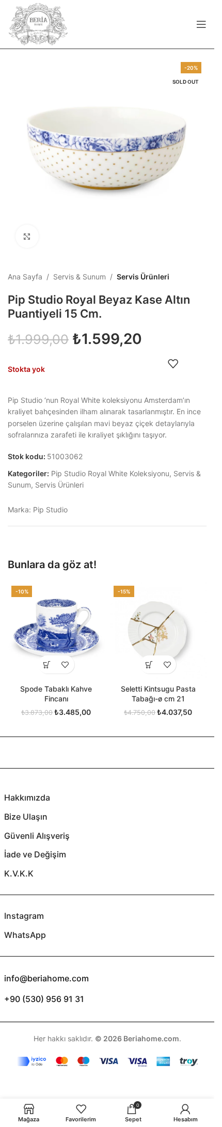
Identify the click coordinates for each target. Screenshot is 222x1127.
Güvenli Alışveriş (37, 836)
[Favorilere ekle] (173, 363)
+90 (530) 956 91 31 (44, 999)
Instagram (24, 916)
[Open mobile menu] (201, 24)
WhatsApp (25, 935)
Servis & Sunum (79, 276)
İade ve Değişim (35, 854)
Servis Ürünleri (143, 276)
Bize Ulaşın (25, 816)
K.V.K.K (19, 873)
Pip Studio (50, 509)
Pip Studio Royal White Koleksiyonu (110, 473)
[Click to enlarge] (27, 236)
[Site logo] (38, 23)
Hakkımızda (27, 797)
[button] (47, 664)
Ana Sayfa (25, 276)
